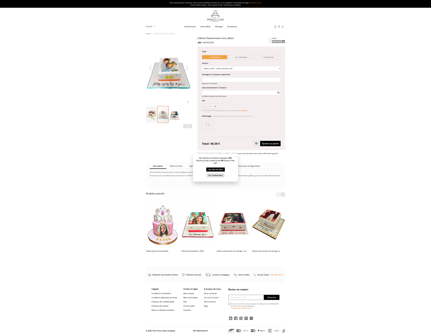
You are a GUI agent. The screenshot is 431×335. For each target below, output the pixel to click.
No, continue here (215, 175)
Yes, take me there (215, 169)
